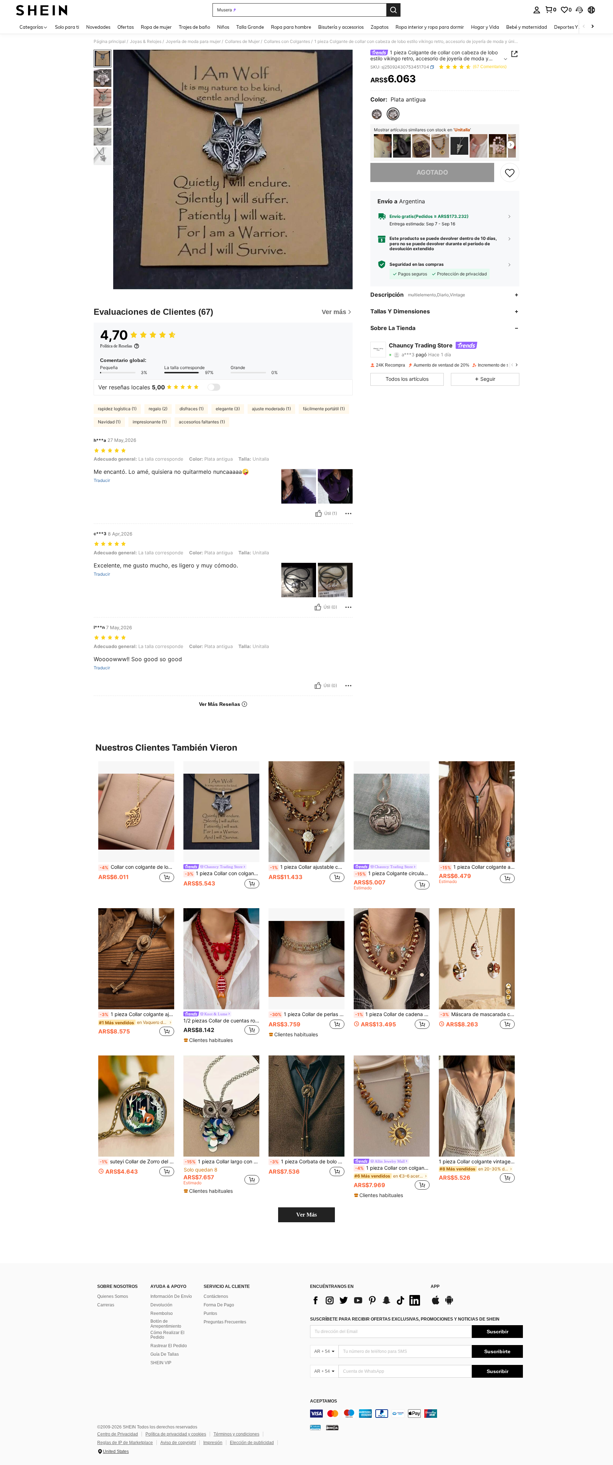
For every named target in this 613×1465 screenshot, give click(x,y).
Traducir (102, 480)
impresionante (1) (150, 421)
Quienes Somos (112, 1296)
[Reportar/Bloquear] (348, 513)
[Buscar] (393, 10)
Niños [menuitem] (223, 27)
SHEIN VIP (160, 1362)
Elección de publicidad (252, 1442)
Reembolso (161, 1313)
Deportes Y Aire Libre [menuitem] (577, 27)
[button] (579, 10)
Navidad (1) (109, 421)
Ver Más (306, 1215)
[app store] (436, 1303)
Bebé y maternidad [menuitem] (526, 27)
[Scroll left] (583, 27)
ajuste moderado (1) (271, 408)
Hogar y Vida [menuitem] (485, 27)
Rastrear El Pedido (168, 1345)
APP (435, 1286)
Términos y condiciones (236, 1434)
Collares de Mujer (242, 41)
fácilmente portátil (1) (324, 408)
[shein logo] (41, 10)
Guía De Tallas (164, 1354)
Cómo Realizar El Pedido (167, 1335)
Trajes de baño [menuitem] (194, 27)
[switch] (214, 387)
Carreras (105, 1304)
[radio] (376, 114)
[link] (551, 9)
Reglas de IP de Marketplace (125, 1442)
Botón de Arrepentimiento (165, 1324)
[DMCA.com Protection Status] (332, 1427)
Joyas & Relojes (145, 41)
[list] (367, 1300)
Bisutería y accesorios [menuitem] (341, 27)
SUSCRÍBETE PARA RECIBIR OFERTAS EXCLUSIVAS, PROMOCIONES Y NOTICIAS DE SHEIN (404, 1319)
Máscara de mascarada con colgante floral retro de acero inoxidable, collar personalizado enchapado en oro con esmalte (477, 1014)
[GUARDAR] (509, 172)
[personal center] (536, 10)
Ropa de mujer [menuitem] (156, 27)
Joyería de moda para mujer (193, 41)
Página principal (110, 41)
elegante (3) (228, 408)
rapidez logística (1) (117, 408)
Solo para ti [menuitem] (67, 27)
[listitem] (383, 146)
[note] (209, 1040)
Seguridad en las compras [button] (417, 264)
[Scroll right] (592, 27)
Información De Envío (171, 1296)
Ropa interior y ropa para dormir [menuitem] (430, 27)
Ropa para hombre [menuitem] (291, 27)
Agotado (432, 172)
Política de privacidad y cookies (175, 1434)
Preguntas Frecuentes (225, 1321)
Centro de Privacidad (117, 1434)
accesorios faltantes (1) (202, 421)
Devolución (161, 1304)
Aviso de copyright (178, 1442)
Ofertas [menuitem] (125, 27)
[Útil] (318, 513)
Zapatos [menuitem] (379, 27)
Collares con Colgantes (287, 41)
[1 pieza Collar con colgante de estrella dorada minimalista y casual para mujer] (478, 146)
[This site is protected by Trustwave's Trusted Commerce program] (315, 1427)
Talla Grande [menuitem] (250, 27)
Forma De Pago (219, 1304)
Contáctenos (216, 1296)
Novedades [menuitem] (98, 27)
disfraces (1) (192, 408)
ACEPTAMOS (323, 1401)
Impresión (212, 1442)
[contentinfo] (416, 1413)
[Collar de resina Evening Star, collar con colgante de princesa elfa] (459, 146)
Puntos (210, 1313)
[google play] (449, 1303)
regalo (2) (158, 408)
